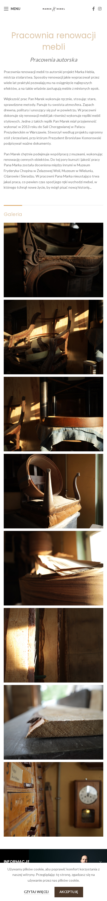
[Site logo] (53, 8)
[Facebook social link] (94, 8)
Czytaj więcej (37, 892)
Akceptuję (68, 892)
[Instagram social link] (100, 8)
